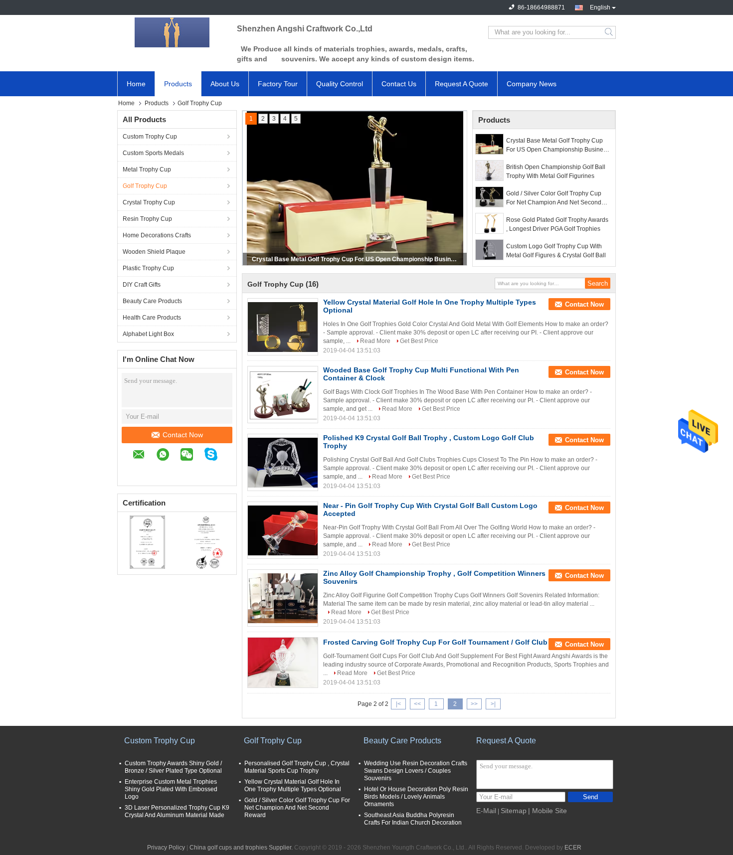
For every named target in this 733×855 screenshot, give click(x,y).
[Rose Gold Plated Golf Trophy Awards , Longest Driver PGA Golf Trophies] (489, 223)
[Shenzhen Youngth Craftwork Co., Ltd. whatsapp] (168, 456)
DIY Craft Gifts (142, 284)
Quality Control (339, 84)
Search (609, 32)
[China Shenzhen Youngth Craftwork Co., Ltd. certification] (147, 541)
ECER (572, 847)
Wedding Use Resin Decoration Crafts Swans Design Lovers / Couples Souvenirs (415, 771)
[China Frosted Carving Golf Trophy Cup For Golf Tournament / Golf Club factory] (283, 662)
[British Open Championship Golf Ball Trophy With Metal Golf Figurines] (489, 170)
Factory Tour (278, 84)
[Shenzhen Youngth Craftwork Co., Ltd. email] (144, 456)
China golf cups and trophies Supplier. (241, 847)
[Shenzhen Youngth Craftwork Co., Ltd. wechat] (192, 456)
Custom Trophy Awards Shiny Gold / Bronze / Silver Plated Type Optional (173, 767)
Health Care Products (152, 317)
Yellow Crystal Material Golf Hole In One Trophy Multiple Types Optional (292, 785)
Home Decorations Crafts (157, 235)
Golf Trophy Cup (145, 185)
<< (417, 703)
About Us (224, 84)
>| (493, 703)
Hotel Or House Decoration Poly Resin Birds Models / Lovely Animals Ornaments (416, 797)
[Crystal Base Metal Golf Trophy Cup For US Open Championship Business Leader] (489, 144)
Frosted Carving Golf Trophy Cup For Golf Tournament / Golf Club (435, 642)
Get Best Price (419, 341)
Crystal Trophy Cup (149, 202)
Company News (531, 84)
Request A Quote (461, 84)
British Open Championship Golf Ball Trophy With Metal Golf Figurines (555, 171)
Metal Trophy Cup (147, 169)
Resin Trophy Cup (147, 218)
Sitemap (514, 811)
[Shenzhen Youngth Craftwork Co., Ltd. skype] (215, 456)
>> (474, 703)
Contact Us (398, 84)
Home (136, 84)
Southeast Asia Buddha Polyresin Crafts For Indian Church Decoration (413, 819)
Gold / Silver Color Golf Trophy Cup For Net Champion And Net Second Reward (553, 198)
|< (398, 703)
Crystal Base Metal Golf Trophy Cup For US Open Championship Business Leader (355, 259)
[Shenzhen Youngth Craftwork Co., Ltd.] (172, 32)
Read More (375, 341)
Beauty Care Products (152, 301)
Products (178, 84)
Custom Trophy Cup (150, 136)
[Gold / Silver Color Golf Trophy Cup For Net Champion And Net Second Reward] (489, 196)
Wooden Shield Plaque (154, 251)
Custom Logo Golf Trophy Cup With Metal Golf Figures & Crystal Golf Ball (556, 251)
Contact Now (183, 435)
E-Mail (486, 811)
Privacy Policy (166, 847)
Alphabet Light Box (148, 334)
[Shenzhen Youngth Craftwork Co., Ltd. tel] (138, 471)
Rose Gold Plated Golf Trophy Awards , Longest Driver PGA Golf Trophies (557, 224)
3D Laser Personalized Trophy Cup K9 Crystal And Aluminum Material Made (177, 811)
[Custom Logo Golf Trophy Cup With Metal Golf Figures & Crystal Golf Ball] (489, 249)
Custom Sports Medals (153, 153)
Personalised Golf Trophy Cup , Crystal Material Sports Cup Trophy (297, 767)
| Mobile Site (547, 811)
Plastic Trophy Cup (148, 268)
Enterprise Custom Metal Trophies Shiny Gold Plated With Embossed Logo (171, 789)
